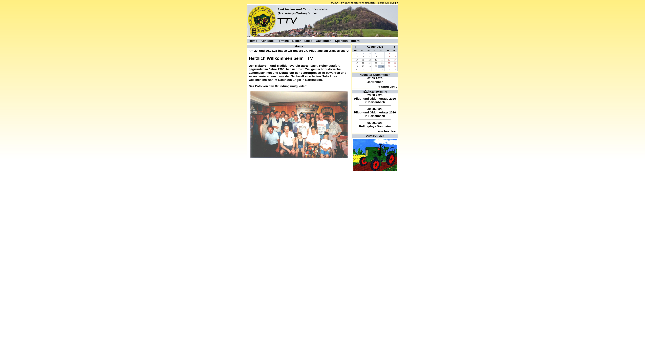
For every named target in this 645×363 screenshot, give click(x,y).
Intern (355, 41)
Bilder (296, 41)
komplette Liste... (388, 86)
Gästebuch (323, 41)
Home (253, 41)
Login (394, 2)
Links (308, 41)
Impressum (383, 2)
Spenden (341, 41)
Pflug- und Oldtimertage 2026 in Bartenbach (375, 100)
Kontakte (267, 41)
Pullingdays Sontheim (375, 126)
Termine (283, 41)
